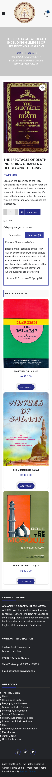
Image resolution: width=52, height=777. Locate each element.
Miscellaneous (9, 732)
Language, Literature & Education (19, 728)
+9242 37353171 (19, 657)
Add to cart (32, 212)
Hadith (5, 696)
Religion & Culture (23, 227)
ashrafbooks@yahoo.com (22, 671)
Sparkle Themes (28, 771)
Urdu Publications (11, 739)
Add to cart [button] (26, 387)
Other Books (9, 735)
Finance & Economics (13, 714)
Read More (35, 625)
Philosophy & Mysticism (14, 710)
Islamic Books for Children (16, 707)
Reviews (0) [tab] (34, 235)
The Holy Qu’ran (11, 693)
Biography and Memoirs (14, 703)
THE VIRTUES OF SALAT (26, 470)
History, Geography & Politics (17, 717)
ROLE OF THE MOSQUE (26, 565)
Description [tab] (14, 235)
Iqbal (4, 725)
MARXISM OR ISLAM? (26, 371)
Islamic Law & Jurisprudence (17, 721)
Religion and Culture (13, 700)
